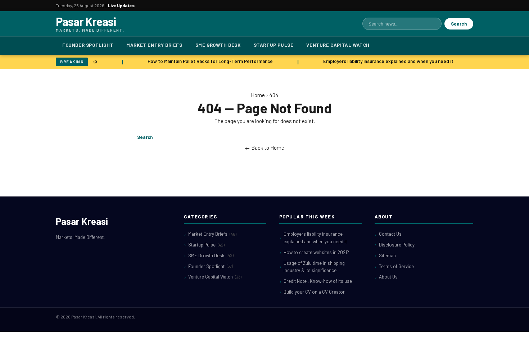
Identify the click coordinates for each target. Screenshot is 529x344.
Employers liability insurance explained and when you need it (387, 61)
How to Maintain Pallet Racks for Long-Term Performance (209, 61)
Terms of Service (396, 266)
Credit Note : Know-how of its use (318, 281)
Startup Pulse (274, 45)
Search (459, 24)
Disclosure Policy (397, 245)
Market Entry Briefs (154, 45)
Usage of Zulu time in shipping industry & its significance (314, 266)
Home (258, 95)
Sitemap (387, 255)
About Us (388, 277)
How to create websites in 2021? (316, 252)
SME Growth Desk (218, 45)
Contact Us (390, 234)
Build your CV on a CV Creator (314, 292)
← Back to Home (264, 147)
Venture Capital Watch (338, 45)
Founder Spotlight (87, 45)
